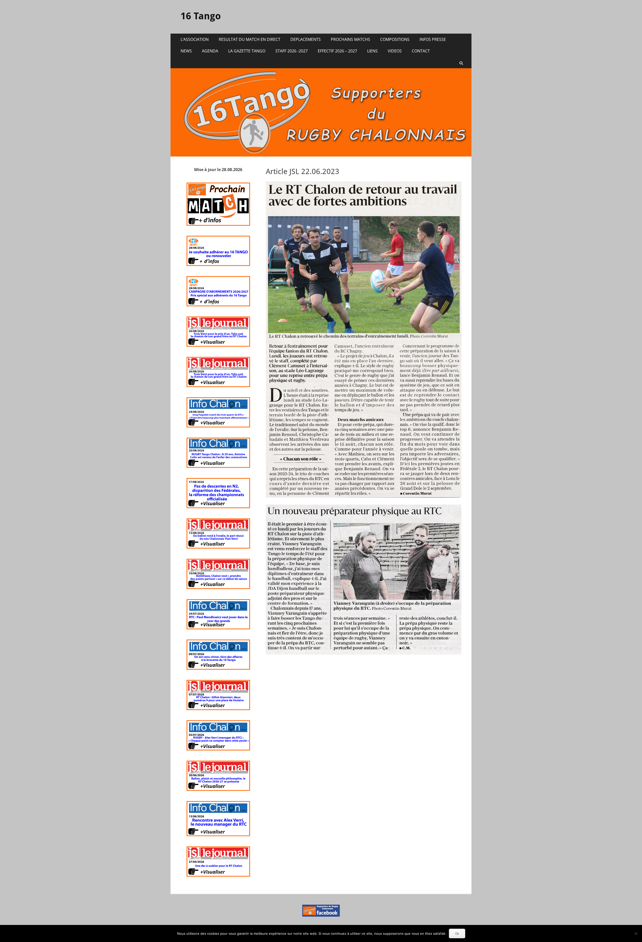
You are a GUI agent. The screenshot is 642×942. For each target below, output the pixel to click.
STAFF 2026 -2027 (291, 51)
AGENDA (210, 51)
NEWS (186, 51)
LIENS (372, 51)
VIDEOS (395, 51)
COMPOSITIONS (395, 39)
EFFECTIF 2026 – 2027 (337, 51)
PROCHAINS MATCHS (350, 39)
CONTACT (421, 51)
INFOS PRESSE (433, 39)
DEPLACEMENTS (305, 39)
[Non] (635, 933)
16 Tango (201, 16)
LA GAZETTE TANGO (246, 51)
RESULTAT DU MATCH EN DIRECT (249, 39)
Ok (457, 933)
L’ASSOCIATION (195, 39)
